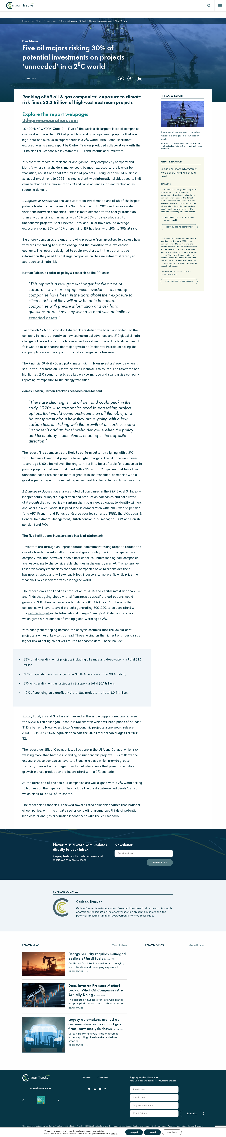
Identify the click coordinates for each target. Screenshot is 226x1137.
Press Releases (51, 21)
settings (114, 1133)
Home (24, 21)
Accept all (134, 1132)
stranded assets (42, 318)
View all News (119, 945)
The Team (86, 1077)
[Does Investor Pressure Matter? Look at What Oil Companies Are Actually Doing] (43, 995)
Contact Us (103, 1077)
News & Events (36, 21)
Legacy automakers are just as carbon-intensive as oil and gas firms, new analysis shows (94, 1024)
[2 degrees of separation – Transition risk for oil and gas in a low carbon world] (182, 114)
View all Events (196, 945)
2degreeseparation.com (50, 120)
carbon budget (39, 613)
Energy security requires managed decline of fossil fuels (97, 956)
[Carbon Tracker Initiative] (20, 5)
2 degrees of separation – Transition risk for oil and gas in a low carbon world (180, 135)
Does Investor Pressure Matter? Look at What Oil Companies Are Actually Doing (95, 990)
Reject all (152, 1132)
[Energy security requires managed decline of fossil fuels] (43, 964)
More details (172, 1132)
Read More (76, 971)
